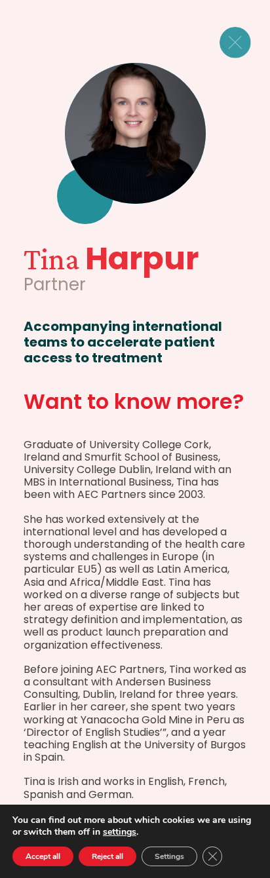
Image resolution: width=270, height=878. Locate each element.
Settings (169, 856)
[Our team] (243, 42)
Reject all (107, 856)
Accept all (43, 856)
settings (119, 832)
